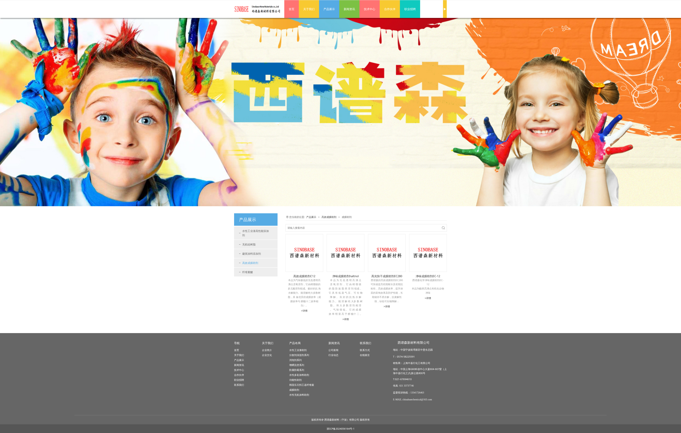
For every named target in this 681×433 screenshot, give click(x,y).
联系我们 (239, 385)
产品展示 (329, 9)
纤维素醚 (247, 272)
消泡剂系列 (295, 360)
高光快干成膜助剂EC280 (386, 276)
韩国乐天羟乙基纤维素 (301, 385)
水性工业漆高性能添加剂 (255, 233)
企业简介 (267, 350)
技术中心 (369, 9)
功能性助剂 (295, 380)
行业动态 (333, 355)
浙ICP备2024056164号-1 (341, 428)
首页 (291, 9)
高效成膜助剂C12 (304, 276)
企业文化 (267, 355)
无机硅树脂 (249, 244)
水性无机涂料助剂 (299, 394)
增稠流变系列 (296, 365)
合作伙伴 (389, 9)
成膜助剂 (294, 389)
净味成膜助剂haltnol (345, 276)
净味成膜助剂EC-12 (428, 276)
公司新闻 (333, 350)
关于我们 (309, 9)
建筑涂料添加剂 (251, 253)
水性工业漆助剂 (298, 350)
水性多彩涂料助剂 (299, 375)
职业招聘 (410, 9)
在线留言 (365, 355)
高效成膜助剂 (250, 263)
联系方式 (365, 350)
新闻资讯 (349, 9)
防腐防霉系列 (296, 370)
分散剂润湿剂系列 (299, 355)
